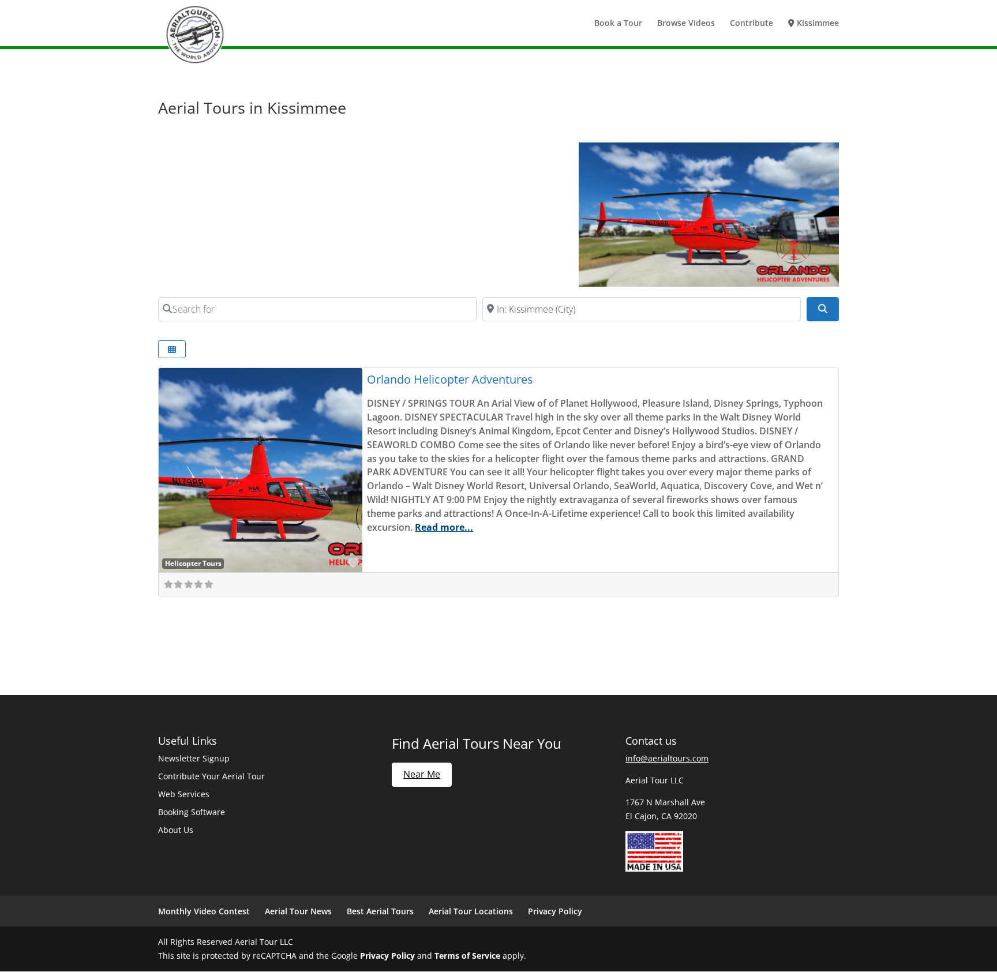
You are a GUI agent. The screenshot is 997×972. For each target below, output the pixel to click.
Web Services (183, 794)
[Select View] (172, 349)
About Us (175, 829)
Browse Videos (686, 23)
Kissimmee (816, 23)
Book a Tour (618, 23)
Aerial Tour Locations (471, 911)
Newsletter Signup (194, 758)
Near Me (421, 774)
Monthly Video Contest (204, 911)
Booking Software (191, 811)
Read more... (444, 527)
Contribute (751, 23)
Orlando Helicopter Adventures (450, 379)
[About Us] (654, 868)
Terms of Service (467, 955)
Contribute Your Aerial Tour (211, 776)
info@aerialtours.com (667, 758)
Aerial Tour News (298, 911)
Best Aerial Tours (380, 911)
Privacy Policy (555, 911)
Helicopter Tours (193, 563)
